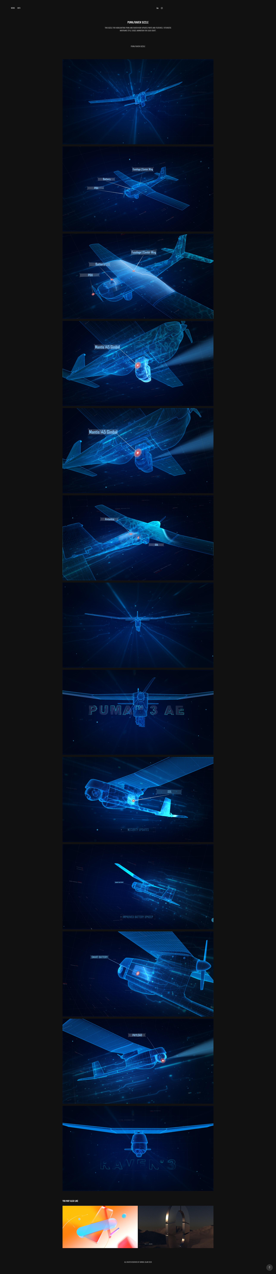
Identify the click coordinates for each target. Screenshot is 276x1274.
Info (18, 8)
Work (13, 8)
